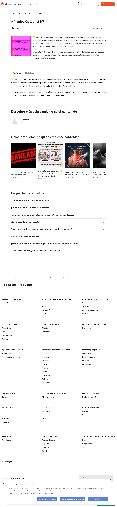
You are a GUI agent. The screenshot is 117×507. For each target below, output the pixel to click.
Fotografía (46, 332)
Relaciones (7, 436)
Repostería (6, 328)
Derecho (45, 357)
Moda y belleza (8, 407)
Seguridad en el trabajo (11, 357)
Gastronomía (7, 335)
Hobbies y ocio (8, 393)
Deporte (45, 444)
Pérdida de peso (48, 440)
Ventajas (16, 73)
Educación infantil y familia (94, 324)
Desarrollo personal (90, 310)
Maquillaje (6, 422)
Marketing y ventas (90, 393)
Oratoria (85, 314)
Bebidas (5, 332)
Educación (46, 360)
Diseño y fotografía (50, 324)
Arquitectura (7, 353)
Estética (5, 415)
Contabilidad (87, 353)
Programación (87, 444)
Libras (44, 371)
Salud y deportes (49, 436)
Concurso (45, 353)
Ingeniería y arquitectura (12, 349)
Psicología (46, 382)
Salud (44, 451)
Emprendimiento (88, 357)
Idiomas (45, 368)
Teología (45, 314)
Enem (44, 364)
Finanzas (85, 360)
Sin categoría (7, 461)
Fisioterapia (46, 447)
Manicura (5, 418)
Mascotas (6, 303)
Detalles (29, 73)
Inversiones (86, 364)
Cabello (5, 411)
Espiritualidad (47, 306)
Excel (84, 440)
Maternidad (86, 328)
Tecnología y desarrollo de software (98, 436)
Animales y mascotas (11, 299)
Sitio (84, 447)
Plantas (85, 415)
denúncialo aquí (80, 278)
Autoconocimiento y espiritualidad (57, 299)
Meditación (46, 310)
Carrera (85, 303)
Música (45, 418)
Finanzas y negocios (91, 349)
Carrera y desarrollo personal (95, 299)
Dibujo (44, 415)
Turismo (5, 397)
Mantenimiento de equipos (54, 393)
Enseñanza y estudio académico (56, 349)
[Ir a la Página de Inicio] (12, 4)
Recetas (5, 339)
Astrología (46, 303)
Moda (4, 426)
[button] (56, 200)
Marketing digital (89, 397)
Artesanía (46, 411)
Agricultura (86, 411)
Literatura (46, 375)
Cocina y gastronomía (11, 324)
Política (45, 379)
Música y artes (48, 407)
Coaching (85, 306)
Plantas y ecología (90, 407)
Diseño (45, 328)
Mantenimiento (48, 397)
